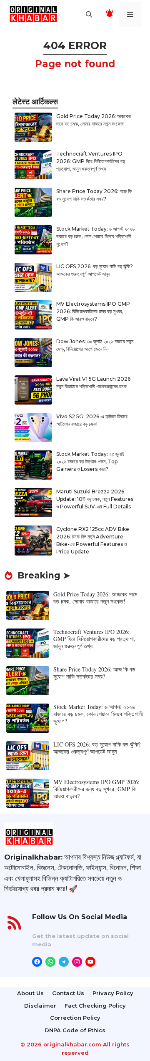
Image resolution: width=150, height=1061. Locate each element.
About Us (30, 993)
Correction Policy (75, 1017)
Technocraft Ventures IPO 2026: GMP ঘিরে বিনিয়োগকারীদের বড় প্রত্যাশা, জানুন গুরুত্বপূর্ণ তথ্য (90, 161)
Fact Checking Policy (95, 1005)
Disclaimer (40, 1005)
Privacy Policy (112, 993)
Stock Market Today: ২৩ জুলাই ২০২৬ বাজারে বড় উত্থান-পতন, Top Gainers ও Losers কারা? (90, 461)
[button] (89, 14)
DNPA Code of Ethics (75, 1030)
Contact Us (68, 993)
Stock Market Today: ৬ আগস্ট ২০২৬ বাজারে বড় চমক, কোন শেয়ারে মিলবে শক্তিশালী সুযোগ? (95, 236)
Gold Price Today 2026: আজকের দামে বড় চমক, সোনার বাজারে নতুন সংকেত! (95, 597)
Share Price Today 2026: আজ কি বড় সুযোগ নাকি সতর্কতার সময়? (94, 672)
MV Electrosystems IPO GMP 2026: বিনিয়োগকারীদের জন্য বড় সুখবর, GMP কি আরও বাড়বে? (93, 311)
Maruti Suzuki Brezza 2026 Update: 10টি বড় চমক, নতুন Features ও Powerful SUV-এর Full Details (94, 499)
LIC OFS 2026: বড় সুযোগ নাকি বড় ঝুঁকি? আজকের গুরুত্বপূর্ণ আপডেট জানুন (96, 747)
